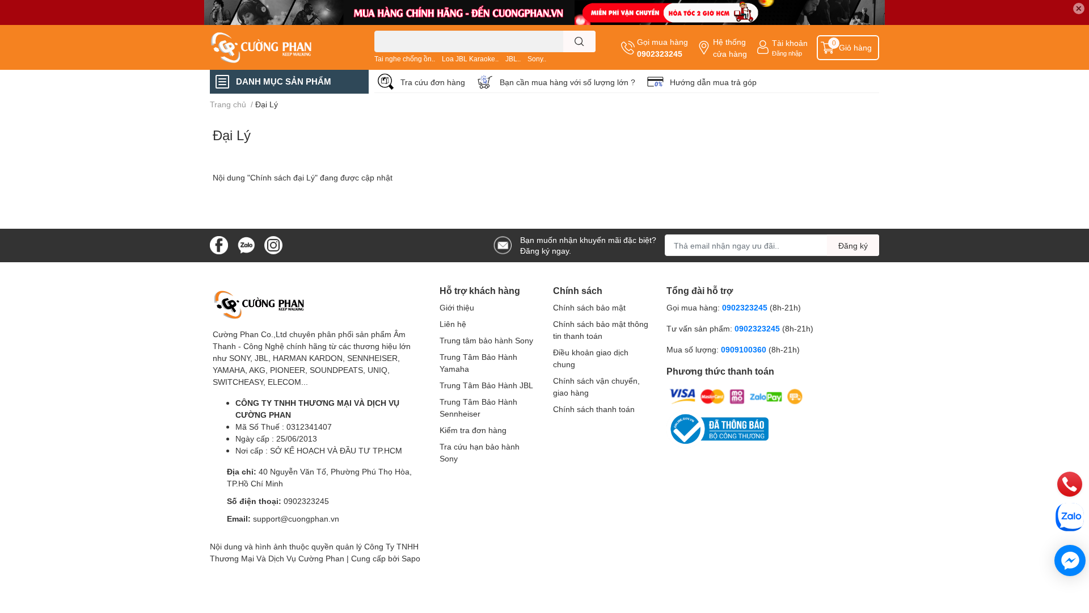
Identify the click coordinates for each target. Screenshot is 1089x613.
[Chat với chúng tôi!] (1070, 560)
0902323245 (659, 53)
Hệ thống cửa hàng (730, 47)
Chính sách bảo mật (589, 307)
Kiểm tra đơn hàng (473, 430)
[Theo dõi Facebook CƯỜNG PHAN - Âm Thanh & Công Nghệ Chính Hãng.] (219, 244)
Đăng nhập (787, 53)
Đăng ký (853, 245)
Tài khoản (790, 43)
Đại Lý (232, 135)
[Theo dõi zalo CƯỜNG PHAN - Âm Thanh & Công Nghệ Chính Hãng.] (246, 244)
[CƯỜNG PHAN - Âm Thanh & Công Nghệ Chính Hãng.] (280, 48)
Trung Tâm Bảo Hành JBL (486, 385)
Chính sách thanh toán (594, 409)
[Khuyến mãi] (544, 12)
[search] (579, 41)
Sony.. (536, 58)
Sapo (411, 558)
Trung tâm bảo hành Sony (486, 340)
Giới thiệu (457, 307)
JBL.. (513, 58)
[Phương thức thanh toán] (736, 396)
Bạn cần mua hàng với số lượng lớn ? (567, 82)
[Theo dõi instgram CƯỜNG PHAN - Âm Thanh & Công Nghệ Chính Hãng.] (273, 244)
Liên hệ (453, 324)
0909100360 (745, 349)
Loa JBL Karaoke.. (470, 58)
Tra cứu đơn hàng (432, 82)
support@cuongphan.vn (296, 518)
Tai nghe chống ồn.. (404, 58)
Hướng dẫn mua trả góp (713, 82)
